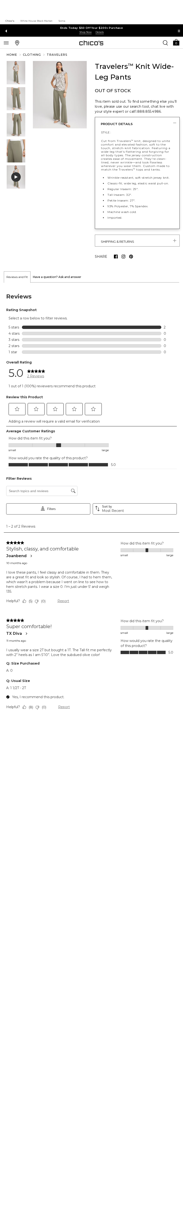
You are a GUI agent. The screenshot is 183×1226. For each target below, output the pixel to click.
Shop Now (85, 32)
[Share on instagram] (123, 256)
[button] (176, 42)
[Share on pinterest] (131, 256)
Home (12, 54)
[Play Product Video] (16, 177)
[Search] (165, 42)
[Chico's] (91, 42)
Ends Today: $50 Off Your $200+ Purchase (91, 27)
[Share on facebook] (116, 256)
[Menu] (6, 42)
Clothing (32, 54)
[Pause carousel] (179, 31)
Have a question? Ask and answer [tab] (57, 277)
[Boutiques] (17, 42)
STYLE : (106, 132)
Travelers (57, 54)
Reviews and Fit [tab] (17, 277)
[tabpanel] (91, 502)
